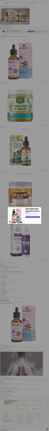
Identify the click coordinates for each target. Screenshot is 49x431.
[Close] (40, 208)
